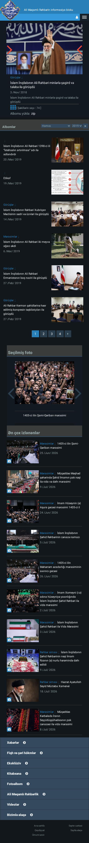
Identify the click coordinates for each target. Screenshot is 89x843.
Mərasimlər (10, 236)
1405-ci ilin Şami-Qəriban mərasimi (44, 415)
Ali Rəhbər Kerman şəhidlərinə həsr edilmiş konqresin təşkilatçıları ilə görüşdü (24, 309)
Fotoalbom (15, 784)
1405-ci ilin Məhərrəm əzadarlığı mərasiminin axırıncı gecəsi (60, 567)
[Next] (68, 333)
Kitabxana (14, 773)
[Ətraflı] (13, 108)
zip (32, 113)
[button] (84, 17)
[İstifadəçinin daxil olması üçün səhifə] (77, 17)
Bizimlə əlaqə (16, 815)
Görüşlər (15, 77)
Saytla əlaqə (76, 830)
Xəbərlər (13, 742)
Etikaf (6, 178)
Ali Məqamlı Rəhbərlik (23, 794)
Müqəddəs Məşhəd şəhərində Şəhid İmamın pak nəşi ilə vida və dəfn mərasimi (60, 477)
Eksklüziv (14, 763)
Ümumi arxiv (38, 835)
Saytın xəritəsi (75, 825)
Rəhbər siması (48, 652)
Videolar (13, 804)
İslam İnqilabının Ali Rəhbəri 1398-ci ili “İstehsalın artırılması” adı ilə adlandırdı (26, 150)
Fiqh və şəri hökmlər (21, 753)
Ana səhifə (39, 825)
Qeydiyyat (39, 830)
